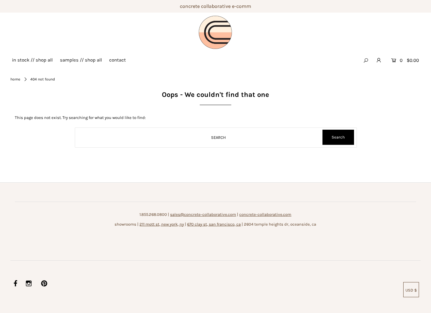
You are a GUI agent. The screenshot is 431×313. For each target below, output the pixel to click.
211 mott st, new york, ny (161, 224)
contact (117, 60)
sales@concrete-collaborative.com (203, 214)
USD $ (411, 290)
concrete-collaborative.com (265, 214)
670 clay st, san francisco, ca (214, 224)
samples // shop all (81, 60)
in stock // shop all (32, 60)
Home (15, 79)
